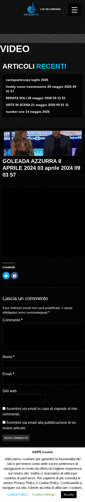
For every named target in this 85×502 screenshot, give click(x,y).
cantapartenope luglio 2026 (27, 80)
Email (8, 374)
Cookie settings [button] (43, 494)
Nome (8, 357)
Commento (12, 320)
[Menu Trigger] (74, 9)
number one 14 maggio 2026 (28, 111)
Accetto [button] (69, 494)
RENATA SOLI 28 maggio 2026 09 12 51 (36, 98)
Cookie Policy (17, 494)
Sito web (9, 391)
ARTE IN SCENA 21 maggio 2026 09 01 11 (37, 105)
